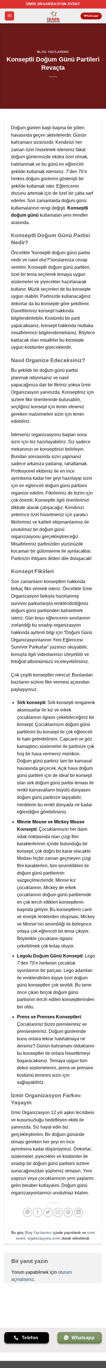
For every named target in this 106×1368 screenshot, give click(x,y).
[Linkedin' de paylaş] (78, 1212)
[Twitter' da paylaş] (48, 1212)
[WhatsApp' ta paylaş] (27, 1212)
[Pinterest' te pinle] (68, 1212)
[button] (9, 16)
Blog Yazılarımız (53, 52)
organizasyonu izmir (43, 1238)
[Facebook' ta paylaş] (37, 1212)
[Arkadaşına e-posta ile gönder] (58, 1212)
